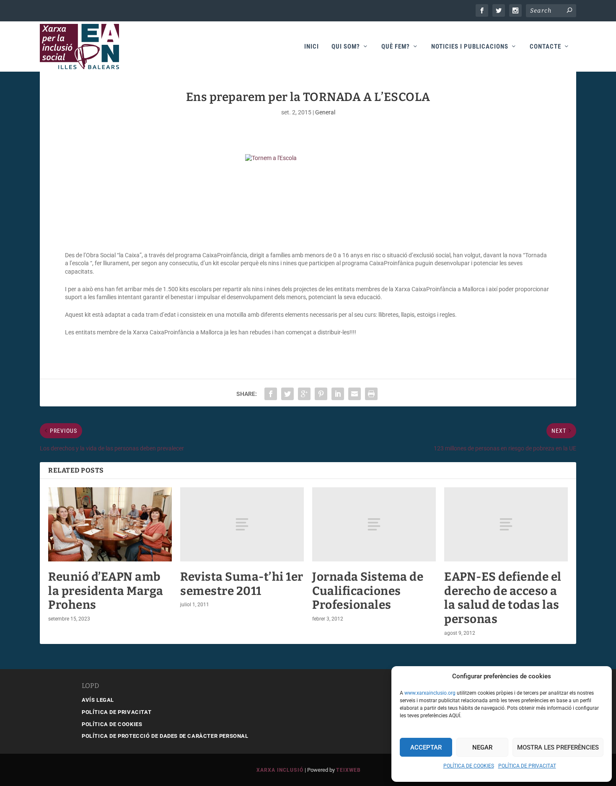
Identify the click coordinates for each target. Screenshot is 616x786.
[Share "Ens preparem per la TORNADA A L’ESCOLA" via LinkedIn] (337, 393)
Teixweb (348, 770)
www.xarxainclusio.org (430, 693)
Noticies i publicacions (469, 46)
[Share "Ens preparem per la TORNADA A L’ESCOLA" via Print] (371, 393)
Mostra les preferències (558, 747)
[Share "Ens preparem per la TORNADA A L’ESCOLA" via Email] (354, 393)
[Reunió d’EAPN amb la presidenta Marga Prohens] (110, 524)
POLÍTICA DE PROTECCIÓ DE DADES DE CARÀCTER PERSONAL (165, 736)
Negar (482, 747)
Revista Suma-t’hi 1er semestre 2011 (241, 584)
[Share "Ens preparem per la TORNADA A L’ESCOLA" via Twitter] (287, 393)
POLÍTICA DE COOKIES (468, 766)
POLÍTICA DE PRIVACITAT (527, 766)
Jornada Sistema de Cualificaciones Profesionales (367, 591)
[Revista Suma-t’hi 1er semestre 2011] (242, 524)
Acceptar (426, 747)
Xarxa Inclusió (279, 770)
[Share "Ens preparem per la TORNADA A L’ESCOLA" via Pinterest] (321, 393)
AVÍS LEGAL (98, 700)
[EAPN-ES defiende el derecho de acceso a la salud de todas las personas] (506, 524)
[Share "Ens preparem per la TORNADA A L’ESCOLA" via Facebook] (270, 393)
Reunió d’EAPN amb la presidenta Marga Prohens (105, 591)
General (325, 112)
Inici (311, 46)
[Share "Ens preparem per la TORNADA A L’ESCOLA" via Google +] (304, 393)
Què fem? (395, 46)
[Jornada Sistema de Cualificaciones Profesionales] (374, 524)
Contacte (545, 46)
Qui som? (345, 46)
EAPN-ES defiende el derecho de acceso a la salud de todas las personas (503, 598)
